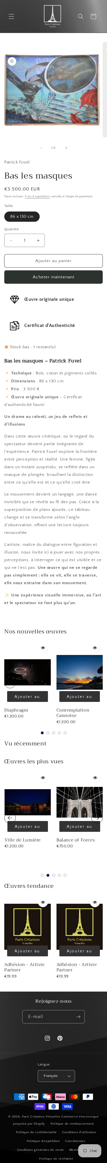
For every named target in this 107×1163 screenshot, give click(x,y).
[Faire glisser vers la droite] (66, 148)
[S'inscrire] (78, 1016)
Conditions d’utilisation (79, 1132)
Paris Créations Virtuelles (41, 1116)
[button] (11, 16)
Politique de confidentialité (36, 1132)
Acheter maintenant (53, 277)
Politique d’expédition (43, 1141)
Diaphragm (16, 710)
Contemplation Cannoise (73, 713)
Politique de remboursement (72, 1123)
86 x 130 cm (22, 216)
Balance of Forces (23, 840)
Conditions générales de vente (40, 1150)
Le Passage (68, 840)
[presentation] (10, 682)
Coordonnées (75, 1141)
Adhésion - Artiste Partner (24, 967)
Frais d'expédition (37, 196)
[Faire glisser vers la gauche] (41, 148)
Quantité (11, 229)
